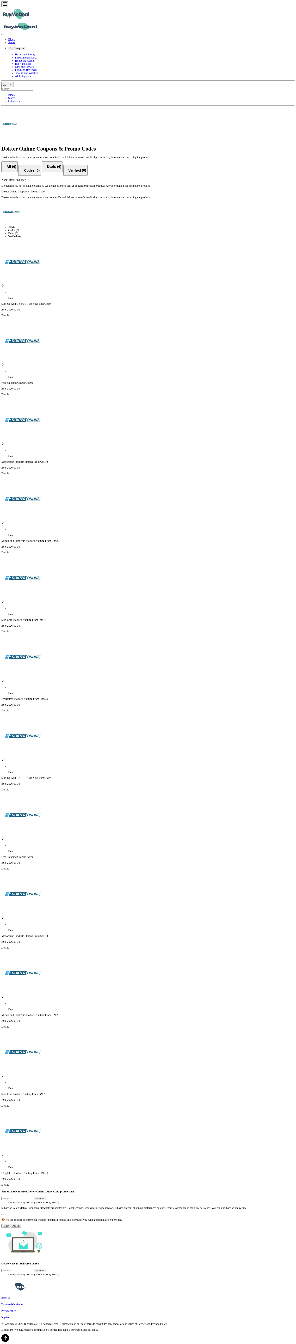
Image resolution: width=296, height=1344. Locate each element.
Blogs (11, 39)
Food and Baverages (26, 69)
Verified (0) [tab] (14, 236)
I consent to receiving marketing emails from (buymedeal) (32, 1202)
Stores (11, 42)
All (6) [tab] (11, 227)
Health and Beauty (25, 54)
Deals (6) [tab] (13, 233)
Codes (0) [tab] (13, 230)
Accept (16, 1226)
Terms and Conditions (12, 1304)
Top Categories (17, 48)
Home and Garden (25, 60)
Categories (14, 101)
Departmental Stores (26, 57)
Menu (6, 85)
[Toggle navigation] (4, 4)
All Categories (23, 76)
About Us (5, 1297)
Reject (6, 1226)
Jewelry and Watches (26, 73)
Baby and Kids (23, 63)
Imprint (5, 1317)
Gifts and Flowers (24, 66)
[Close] (2, 34)
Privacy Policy (8, 1310)
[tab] (9, 166)
